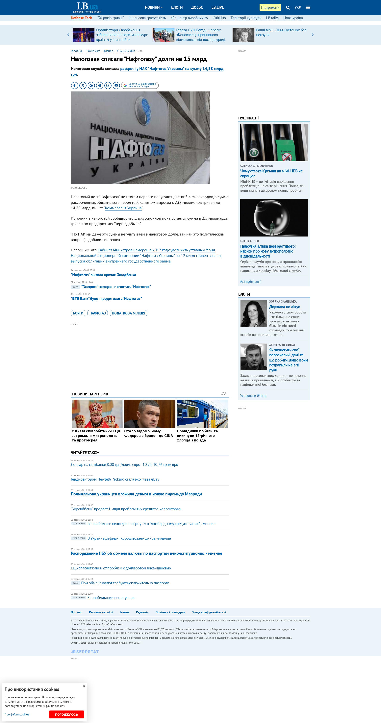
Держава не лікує (284, 306)
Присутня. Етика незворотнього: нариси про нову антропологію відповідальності (267, 251)
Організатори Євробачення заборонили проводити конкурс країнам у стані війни (122, 35)
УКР (298, 7)
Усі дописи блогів (253, 395)
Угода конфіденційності (209, 612)
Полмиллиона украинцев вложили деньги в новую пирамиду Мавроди (136, 494)
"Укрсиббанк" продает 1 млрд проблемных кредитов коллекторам (126, 508)
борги (78, 313)
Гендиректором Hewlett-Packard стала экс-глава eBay (115, 479)
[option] (111, 35)
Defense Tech (81, 17)
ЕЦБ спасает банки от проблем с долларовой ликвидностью (121, 568)
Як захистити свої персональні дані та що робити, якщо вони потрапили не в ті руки (288, 360)
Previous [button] (68, 35)
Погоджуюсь (66, 714)
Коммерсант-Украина (123, 208)
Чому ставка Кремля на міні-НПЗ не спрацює (271, 173)
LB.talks (272, 17)
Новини (152, 7)
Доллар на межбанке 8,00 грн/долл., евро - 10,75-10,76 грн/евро (124, 464)
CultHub (219, 17)
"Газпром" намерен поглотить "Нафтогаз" (111, 286)
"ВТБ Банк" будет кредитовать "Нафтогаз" (106, 298)
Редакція (142, 612)
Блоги (177, 7)
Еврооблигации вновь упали (103, 597)
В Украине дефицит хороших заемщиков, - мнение (121, 538)
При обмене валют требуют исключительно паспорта (120, 583)
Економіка (93, 51)
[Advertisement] (150, 354)
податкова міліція (128, 313)
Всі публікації (250, 282)
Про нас (76, 612)
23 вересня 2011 (126, 51)
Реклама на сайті (101, 612)
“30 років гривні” (110, 17)
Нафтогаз (97, 313)
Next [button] (312, 35)
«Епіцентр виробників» (189, 17)
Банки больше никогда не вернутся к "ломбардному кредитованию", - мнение (144, 523)
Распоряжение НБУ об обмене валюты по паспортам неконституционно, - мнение (146, 553)
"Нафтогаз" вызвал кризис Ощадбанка (103, 274)
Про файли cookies (17, 714)
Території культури (246, 17)
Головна (76, 51)
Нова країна (293, 17)
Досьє (197, 7)
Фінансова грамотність (147, 17)
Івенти (124, 612)
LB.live (218, 7)
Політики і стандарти (170, 612)
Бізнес (108, 51)
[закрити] (84, 686)
